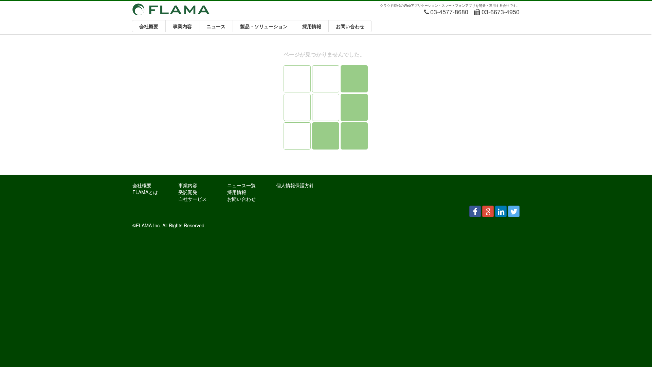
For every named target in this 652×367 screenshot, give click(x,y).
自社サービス (192, 198)
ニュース (215, 26)
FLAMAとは (145, 192)
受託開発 (187, 192)
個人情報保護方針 (295, 185)
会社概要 (148, 26)
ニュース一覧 (241, 185)
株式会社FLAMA (171, 9)
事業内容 (182, 26)
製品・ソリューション (264, 26)
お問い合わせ (350, 26)
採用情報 (311, 26)
